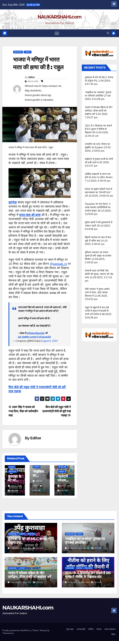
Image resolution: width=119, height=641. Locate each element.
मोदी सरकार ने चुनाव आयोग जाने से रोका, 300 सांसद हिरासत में (97, 292)
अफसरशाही (81, 629)
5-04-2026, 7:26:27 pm (21, 582)
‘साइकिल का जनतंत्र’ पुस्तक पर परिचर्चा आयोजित (85, 540)
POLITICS (12, 471)
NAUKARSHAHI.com (60, 17)
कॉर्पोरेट (91, 629)
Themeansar (7, 633)
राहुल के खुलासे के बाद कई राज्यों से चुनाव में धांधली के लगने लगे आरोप (97, 310)
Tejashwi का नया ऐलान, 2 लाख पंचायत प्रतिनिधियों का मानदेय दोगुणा (97, 207)
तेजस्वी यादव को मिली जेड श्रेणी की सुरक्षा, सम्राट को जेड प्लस (99, 274)
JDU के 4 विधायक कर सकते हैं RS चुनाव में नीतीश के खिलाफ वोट (98, 129)
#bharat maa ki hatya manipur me (43, 86)
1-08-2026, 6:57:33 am (21, 548)
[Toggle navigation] (57, 33)
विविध (113, 634)
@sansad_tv (58, 263)
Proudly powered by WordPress (16, 630)
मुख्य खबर (70, 629)
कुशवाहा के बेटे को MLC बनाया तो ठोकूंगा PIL (29, 540)
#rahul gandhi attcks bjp (38, 95)
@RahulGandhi (35, 333)
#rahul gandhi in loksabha (39, 100)
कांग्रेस (13, 202)
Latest (28, 52)
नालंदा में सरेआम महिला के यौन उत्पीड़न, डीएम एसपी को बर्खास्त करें (98, 110)
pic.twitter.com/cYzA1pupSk (34, 337)
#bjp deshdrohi (33, 90)
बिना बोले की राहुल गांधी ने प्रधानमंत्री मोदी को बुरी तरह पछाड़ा (56, 411)
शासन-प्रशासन (110, 629)
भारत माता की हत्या (30, 214)
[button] (108, 33)
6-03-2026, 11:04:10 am (79, 582)
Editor (31, 77)
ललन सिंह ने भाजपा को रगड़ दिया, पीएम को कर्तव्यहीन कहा (23, 411)
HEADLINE (18, 52)
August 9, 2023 (49, 341)
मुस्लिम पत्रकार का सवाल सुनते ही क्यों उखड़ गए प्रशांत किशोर (98, 255)
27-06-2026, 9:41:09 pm (79, 548)
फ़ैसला (99, 629)
